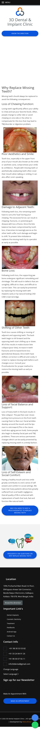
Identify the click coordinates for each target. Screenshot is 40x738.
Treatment (11, 623)
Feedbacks (11, 627)
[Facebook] (5, 689)
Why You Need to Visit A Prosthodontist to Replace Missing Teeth (20, 510)
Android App (11, 632)
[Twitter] (10, 689)
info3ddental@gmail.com (19, 664)
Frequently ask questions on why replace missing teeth (20, 555)
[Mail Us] (19, 689)
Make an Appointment (20, 701)
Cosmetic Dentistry (14, 619)
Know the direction (20, 33)
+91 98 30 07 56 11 (17, 659)
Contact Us (11, 636)
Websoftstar (26, 722)
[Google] (14, 689)
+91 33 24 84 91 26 (17, 653)
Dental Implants (13, 615)
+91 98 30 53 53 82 (17, 648)
